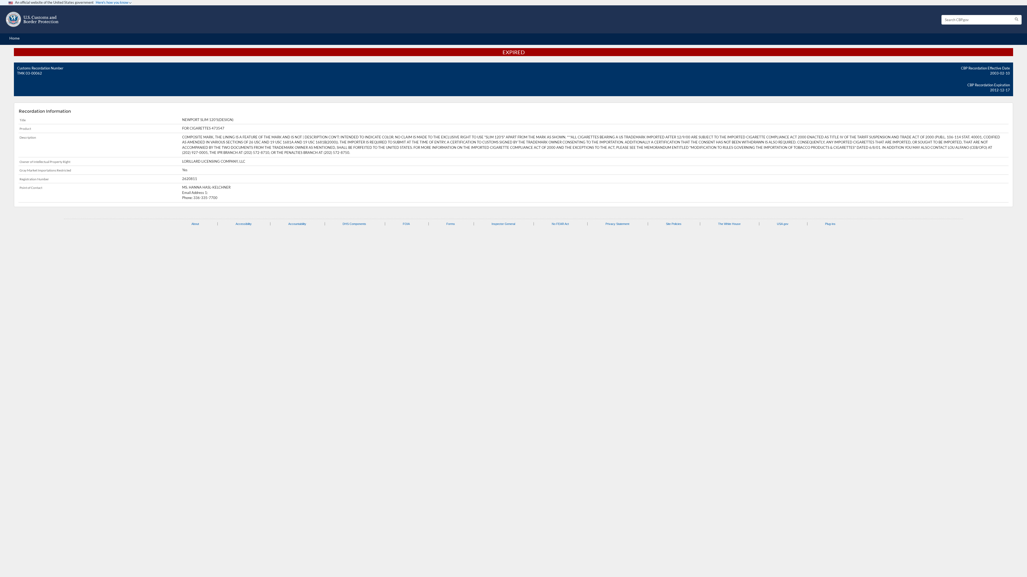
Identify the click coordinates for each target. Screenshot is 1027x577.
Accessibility (244, 223)
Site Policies (673, 223)
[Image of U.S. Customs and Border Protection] (32, 19)
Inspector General (503, 223)
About (195, 223)
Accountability (297, 223)
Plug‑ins (830, 223)
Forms (450, 223)
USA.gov (782, 223)
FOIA (406, 223)
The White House (729, 223)
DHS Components (354, 223)
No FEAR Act (560, 223)
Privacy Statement (617, 223)
